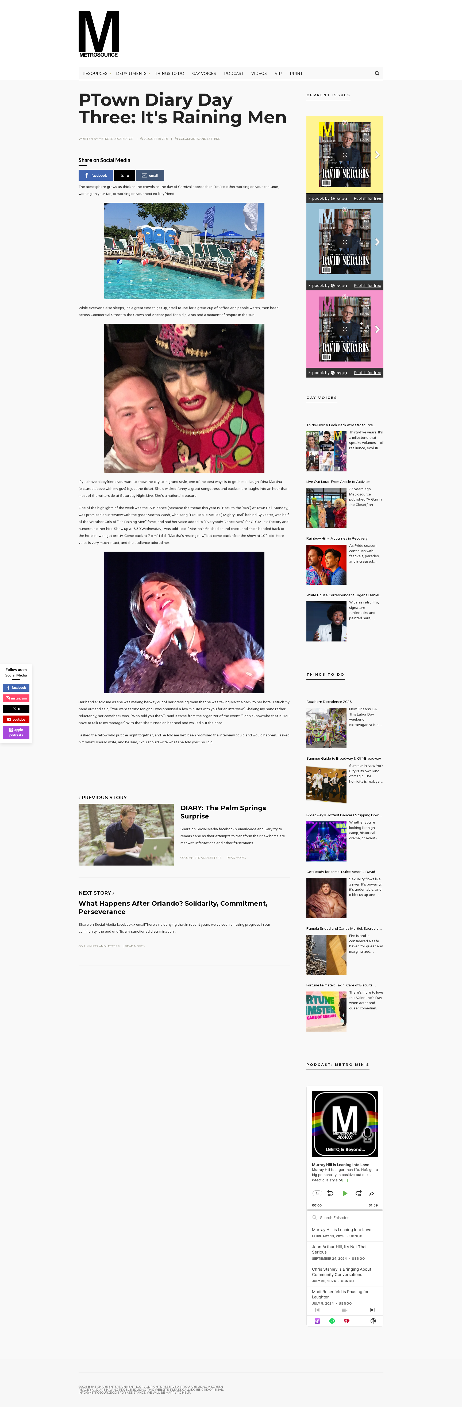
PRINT (296, 73)
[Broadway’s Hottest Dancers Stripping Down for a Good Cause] (326, 841)
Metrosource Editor (116, 139)
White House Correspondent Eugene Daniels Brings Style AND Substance (343, 596)
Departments (131, 73)
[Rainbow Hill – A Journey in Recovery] (326, 565)
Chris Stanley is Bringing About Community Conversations (341, 1272)
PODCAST (233, 73)
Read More (236, 858)
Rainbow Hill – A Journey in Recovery (337, 538)
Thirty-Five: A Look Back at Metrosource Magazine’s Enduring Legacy (339, 426)
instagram (19, 698)
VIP (278, 73)
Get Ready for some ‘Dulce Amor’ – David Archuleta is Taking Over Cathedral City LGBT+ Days (344, 872)
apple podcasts (16, 732)
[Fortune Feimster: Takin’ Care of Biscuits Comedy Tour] (326, 1011)
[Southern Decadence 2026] (326, 728)
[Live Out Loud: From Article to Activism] (326, 508)
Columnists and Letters (199, 139)
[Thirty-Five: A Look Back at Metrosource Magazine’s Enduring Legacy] (326, 451)
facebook (99, 175)
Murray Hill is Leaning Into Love (341, 1229)
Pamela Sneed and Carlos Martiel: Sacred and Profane (344, 929)
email (153, 175)
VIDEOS (259, 73)
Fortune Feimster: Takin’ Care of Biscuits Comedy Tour (339, 986)
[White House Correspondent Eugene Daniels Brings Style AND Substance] (326, 621)
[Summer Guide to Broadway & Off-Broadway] (326, 785)
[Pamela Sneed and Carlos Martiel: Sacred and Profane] (326, 955)
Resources (95, 73)
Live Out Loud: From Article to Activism (338, 482)
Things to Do (169, 73)
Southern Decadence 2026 (329, 702)
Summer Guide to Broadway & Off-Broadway (343, 758)
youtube (19, 719)
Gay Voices (204, 73)
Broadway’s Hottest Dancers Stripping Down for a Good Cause (343, 816)
